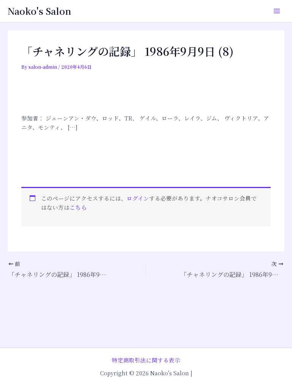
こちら (78, 207)
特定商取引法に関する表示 (146, 360)
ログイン (138, 198)
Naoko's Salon (39, 11)
